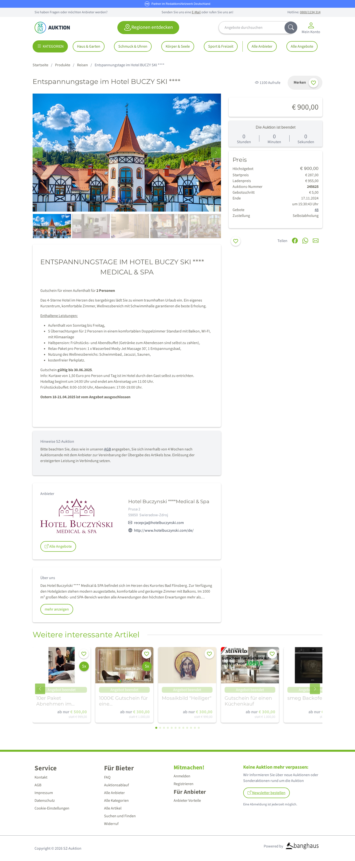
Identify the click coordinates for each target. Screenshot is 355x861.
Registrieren (183, 784)
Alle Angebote (302, 46)
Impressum (44, 792)
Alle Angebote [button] (60, 546)
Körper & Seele (178, 46)
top (339, 845)
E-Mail (196, 12)
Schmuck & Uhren (132, 46)
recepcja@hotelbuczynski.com (159, 522)
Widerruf (111, 823)
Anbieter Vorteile (187, 800)
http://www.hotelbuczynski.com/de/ (164, 530)
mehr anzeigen (57, 609)
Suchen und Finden (120, 816)
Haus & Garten (88, 46)
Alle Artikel (112, 808)
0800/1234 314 (310, 12)
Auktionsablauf (116, 785)
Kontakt (41, 777)
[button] (216, 152)
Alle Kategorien (116, 800)
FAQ (107, 777)
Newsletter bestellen (268, 792)
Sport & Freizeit (220, 46)
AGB (107, 449)
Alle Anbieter (262, 46)
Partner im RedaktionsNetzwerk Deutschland (180, 4)
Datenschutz (45, 800)
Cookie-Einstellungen (52, 808)
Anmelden (182, 776)
